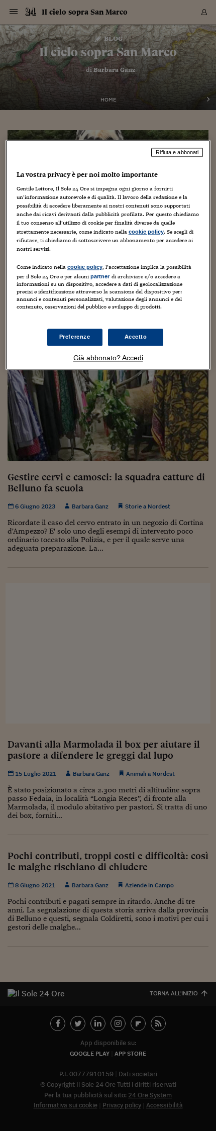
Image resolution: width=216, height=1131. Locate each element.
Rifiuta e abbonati (177, 152)
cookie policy (146, 232)
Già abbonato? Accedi (108, 358)
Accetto (136, 337)
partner (100, 276)
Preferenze (74, 337)
